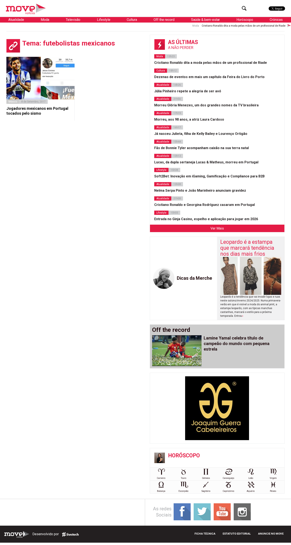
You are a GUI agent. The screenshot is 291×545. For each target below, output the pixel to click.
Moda (45, 20)
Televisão (73, 20)
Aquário (251, 491)
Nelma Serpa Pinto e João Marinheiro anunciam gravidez (200, 190)
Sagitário (206, 491)
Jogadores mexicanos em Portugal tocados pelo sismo (37, 111)
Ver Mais (217, 228)
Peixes (273, 491)
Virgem (273, 478)
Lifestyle (103, 20)
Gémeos (206, 478)
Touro (183, 478)
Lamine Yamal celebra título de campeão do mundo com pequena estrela (236, 343)
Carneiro (161, 478)
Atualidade (16, 20)
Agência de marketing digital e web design (70, 534)
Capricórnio (228, 491)
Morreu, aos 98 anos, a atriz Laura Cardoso (189, 119)
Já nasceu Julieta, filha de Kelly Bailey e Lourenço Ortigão (200, 134)
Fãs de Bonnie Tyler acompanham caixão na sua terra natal (201, 148)
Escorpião (183, 491)
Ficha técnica (204, 533)
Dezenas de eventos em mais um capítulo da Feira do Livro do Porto (209, 77)
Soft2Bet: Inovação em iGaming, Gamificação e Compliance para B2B (209, 176)
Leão (250, 478)
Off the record (164, 20)
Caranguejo (228, 478)
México (13, 101)
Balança (161, 491)
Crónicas (276, 20)
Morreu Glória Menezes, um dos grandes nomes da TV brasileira (206, 105)
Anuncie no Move (271, 533)
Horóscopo (244, 20)
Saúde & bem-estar (205, 20)
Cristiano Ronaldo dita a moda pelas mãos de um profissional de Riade (231, 25)
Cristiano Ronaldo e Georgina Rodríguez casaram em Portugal (204, 205)
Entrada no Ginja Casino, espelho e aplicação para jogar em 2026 (206, 219)
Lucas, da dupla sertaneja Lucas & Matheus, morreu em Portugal (206, 162)
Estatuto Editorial (237, 533)
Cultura (132, 20)
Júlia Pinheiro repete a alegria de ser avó (187, 91)
